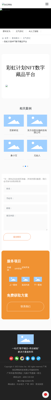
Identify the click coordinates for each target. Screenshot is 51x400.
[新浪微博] (11, 358)
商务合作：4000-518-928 (23, 377)
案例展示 (15, 38)
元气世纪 (19, 31)
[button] (23, 166)
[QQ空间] (33, 358)
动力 (22, 384)
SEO (32, 384)
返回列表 (25, 285)
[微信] (17, 358)
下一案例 (38, 285)
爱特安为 (6, 31)
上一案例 (13, 285)
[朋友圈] (22, 358)
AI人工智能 (33, 31)
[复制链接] (38, 358)
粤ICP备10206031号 (25, 381)
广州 (27, 384)
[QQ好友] (28, 358)
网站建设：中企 (14, 384)
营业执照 (39, 384)
